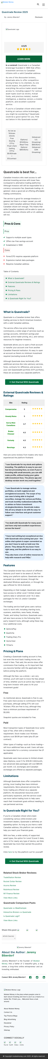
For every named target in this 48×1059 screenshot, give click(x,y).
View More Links (10, 898)
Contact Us (8, 1012)
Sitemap (7, 1030)
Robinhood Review (11, 889)
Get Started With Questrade (25, 382)
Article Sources (8, 936)
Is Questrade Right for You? (19, 298)
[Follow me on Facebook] (30, 977)
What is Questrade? (16, 278)
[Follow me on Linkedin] (44, 977)
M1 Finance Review (11, 893)
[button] (38, 4)
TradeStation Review (12, 877)
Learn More (24, 59)
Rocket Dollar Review (12, 881)
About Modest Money (12, 1009)
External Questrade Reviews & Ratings (24, 282)
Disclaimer (7, 1023)
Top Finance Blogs (10, 1016)
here (10, 852)
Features (11, 286)
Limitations (12, 294)
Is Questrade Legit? (11, 916)
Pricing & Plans (14, 290)
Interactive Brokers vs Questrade (17, 912)
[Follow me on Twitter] (37, 977)
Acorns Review (9, 885)
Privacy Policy (9, 1026)
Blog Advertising (10, 1019)
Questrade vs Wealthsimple (14, 908)
